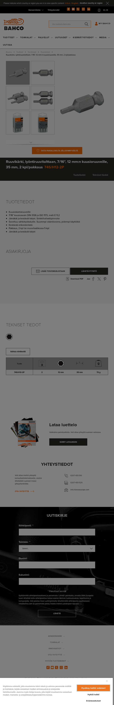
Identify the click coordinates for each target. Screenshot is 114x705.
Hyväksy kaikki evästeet (93, 688)
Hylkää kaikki (93, 694)
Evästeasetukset (93, 700)
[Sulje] (107, 681)
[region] (56, 691)
